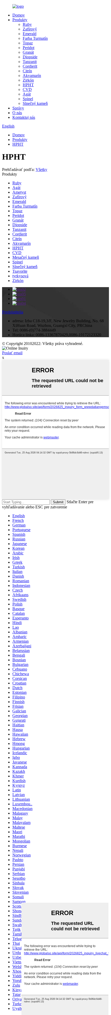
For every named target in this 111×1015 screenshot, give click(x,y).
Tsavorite (19, 271)
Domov (18, 15)
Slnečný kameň (35, 103)
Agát (27, 94)
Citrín (27, 71)
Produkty (19, 20)
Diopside (30, 57)
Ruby (27, 24)
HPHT (28, 85)
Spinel (28, 99)
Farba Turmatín (35, 38)
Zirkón (28, 80)
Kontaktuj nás (23, 117)
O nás (17, 113)
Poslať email (12, 353)
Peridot (28, 47)
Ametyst (19, 192)
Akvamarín (32, 75)
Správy (18, 108)
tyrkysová (20, 276)
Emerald (29, 34)
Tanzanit (30, 61)
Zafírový (30, 29)
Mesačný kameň (25, 257)
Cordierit (30, 66)
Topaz (28, 43)
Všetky (41, 169)
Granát (28, 52)
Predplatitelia (12, 312)
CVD (27, 89)
